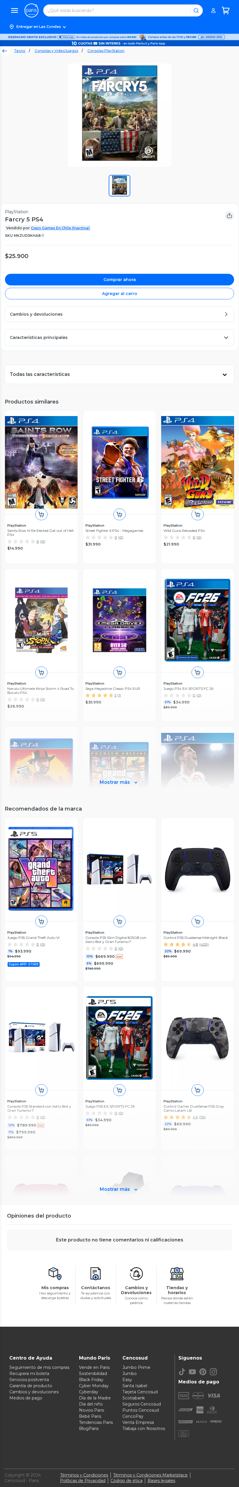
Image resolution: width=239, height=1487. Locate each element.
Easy (127, 1379)
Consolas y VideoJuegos (56, 51)
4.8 (195, 944)
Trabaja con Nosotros (143, 1428)
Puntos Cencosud (140, 1410)
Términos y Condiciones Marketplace (150, 1475)
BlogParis (89, 1428)
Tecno (19, 51)
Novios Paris (91, 1410)
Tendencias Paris (96, 1422)
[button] (119, 26)
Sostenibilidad (93, 1373)
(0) (42, 541)
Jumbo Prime (136, 1367)
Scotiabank (133, 1398)
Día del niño (91, 1404)
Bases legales (161, 1480)
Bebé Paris (90, 1416)
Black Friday (91, 1379)
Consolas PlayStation (105, 51)
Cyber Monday (94, 1385)
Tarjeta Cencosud (140, 1391)
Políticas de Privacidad (83, 1480)
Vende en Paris (94, 1367)
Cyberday (88, 1391)
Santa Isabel (134, 1385)
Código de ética (126, 1480)
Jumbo (129, 1373)
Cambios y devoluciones (34, 1391)
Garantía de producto (30, 1385)
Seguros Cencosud (141, 1404)
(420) (204, 944)
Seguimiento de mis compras (39, 1367)
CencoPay (132, 1416)
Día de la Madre (95, 1398)
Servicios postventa (29, 1379)
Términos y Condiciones (84, 1475)
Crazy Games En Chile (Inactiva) (60, 228)
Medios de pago (25, 1398)
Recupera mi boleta (29, 1373)
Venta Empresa (138, 1422)
